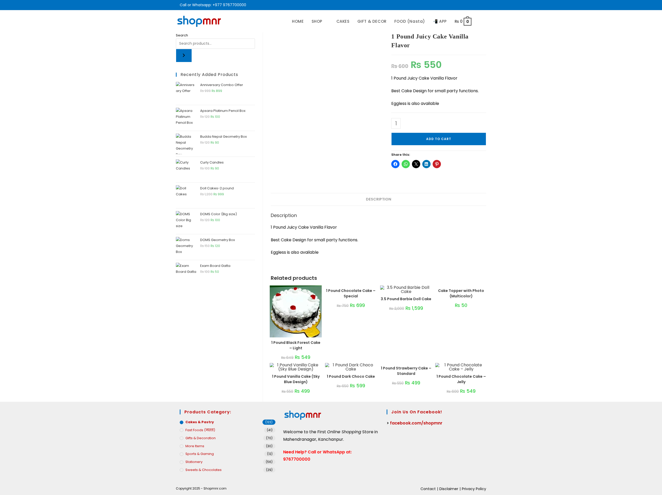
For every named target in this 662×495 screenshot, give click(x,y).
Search (182, 35)
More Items (194, 446)
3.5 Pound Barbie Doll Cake (406, 298)
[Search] (184, 55)
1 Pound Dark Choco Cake (351, 376)
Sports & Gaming (199, 453)
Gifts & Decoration (200, 438)
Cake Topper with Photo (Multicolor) (461, 293)
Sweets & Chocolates (203, 469)
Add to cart (438, 139)
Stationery (193, 461)
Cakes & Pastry (199, 422)
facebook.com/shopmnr (416, 423)
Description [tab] (378, 199)
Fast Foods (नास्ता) (200, 430)
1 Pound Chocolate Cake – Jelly (461, 379)
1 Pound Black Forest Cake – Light (295, 345)
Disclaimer (448, 488)
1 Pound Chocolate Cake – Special (350, 293)
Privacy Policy (474, 488)
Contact (428, 488)
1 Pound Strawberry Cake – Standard (406, 371)
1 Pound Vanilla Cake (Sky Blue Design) (296, 379)
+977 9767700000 (229, 4)
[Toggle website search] (480, 21)
